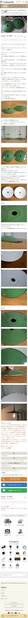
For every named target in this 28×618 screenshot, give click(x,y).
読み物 (2, 593)
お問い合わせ (14, 606)
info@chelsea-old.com (17, 508)
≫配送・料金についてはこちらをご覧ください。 (11, 470)
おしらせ (3, 590)
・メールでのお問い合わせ (11, 615)
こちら (11, 81)
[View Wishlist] (20, 2)
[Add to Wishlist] (25, 37)
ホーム (2, 14)
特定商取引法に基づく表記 (9, 610)
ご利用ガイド (14, 595)
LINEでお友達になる (14, 602)
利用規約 (21, 610)
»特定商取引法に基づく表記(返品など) (7, 498)
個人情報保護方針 (16, 610)
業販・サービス (14, 598)
